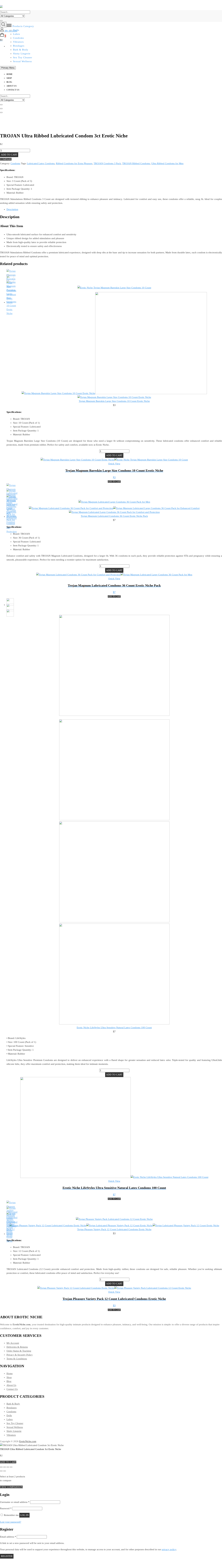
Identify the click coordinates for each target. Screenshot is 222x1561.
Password (6, 1508)
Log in (24, 1515)
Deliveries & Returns (17, 1347)
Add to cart (9, 154)
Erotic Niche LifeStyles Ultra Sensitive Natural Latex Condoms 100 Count (114, 1027)
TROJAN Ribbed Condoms (136, 163)
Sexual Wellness (22, 61)
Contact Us (13, 90)
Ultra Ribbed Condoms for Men (167, 163)
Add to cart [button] (114, 481)
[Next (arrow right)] (4, 1470)
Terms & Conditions (17, 1358)
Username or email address (14, 1502)
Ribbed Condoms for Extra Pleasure (74, 163)
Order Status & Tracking (19, 1351)
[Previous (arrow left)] (1, 1470)
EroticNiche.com (27, 1441)
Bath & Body (20, 49)
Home (10, 74)
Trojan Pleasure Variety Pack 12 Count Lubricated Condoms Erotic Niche (114, 1229)
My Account (13, 1343)
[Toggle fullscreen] (4, 1467)
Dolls (9, 1415)
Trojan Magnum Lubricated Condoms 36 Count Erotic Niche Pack (114, 516)
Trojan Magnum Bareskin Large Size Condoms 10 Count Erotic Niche (114, 401)
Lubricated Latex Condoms (41, 163)
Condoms (15, 163)
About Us (12, 86)
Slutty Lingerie (21, 53)
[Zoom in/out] (1, 1467)
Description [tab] (12, 209)
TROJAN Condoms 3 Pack (107, 163)
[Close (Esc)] (11, 1467)
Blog (9, 82)
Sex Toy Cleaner (22, 57)
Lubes (10, 1419)
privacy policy (169, 1549)
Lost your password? (10, 1522)
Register (7, 1556)
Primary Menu (7, 68)
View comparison (11, 1487)
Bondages (12, 1407)
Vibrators (11, 1435)
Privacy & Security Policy (20, 1354)
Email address (8, 1536)
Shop (9, 78)
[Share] (8, 1467)
